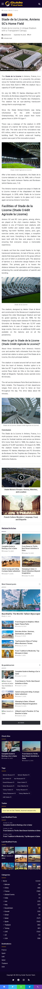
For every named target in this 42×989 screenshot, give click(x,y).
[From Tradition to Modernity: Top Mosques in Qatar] (8, 654)
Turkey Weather (24, 793)
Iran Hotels (7, 778)
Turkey (7, 928)
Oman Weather (22, 786)
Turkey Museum (22, 790)
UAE (6, 931)
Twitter (4, 803)
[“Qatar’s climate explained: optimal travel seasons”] (8, 866)
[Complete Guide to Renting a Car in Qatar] (11, 539)
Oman (7, 915)
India (6, 898)
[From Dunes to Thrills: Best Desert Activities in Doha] (31, 539)
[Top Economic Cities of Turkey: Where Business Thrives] (8, 644)
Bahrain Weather (24, 775)
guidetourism (7, 35)
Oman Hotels (22, 782)
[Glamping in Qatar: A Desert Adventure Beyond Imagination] (31, 561)
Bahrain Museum (9, 775)
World (10, 10)
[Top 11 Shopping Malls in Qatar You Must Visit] (34, 866)
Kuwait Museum (8, 782)
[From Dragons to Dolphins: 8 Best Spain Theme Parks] (8, 625)
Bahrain (7, 884)
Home (5, 10)
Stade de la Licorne (13, 76)
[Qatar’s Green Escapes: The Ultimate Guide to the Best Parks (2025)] (21, 866)
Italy (6, 905)
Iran (6, 901)
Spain (7, 921)
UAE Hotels (7, 797)
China (7, 888)
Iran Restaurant (19, 778)
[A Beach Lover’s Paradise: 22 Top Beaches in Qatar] (8, 714)
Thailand (8, 925)
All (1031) (21, 723)
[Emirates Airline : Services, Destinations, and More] (8, 634)
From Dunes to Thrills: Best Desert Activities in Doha (30, 548)
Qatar (7, 918)
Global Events (9, 894)
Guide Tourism (26, 975)
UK (6, 935)
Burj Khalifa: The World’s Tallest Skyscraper (21, 614)
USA (6, 938)
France (15, 10)
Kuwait (7, 911)
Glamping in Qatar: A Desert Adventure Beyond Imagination (31, 571)
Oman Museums (8, 786)
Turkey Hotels (8, 790)
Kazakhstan (9, 908)
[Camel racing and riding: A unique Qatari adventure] (11, 561)
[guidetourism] (14, 4)
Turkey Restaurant (9, 793)
